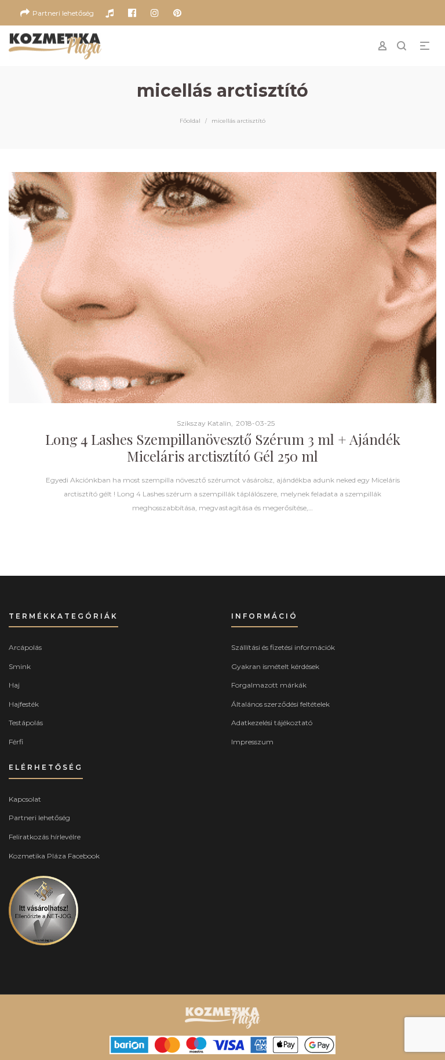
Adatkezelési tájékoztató (271, 722)
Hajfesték (24, 704)
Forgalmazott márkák (269, 685)
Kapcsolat (25, 799)
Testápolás (26, 722)
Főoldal (190, 121)
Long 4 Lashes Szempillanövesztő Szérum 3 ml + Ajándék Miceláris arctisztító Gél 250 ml (222, 447)
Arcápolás (25, 647)
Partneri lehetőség (39, 817)
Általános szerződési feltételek (280, 704)
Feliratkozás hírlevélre (45, 836)
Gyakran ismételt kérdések (275, 666)
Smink (20, 666)
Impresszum (252, 741)
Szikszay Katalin (199, 423)
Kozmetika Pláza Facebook (54, 855)
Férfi (16, 741)
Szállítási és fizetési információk (283, 647)
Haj (14, 685)
